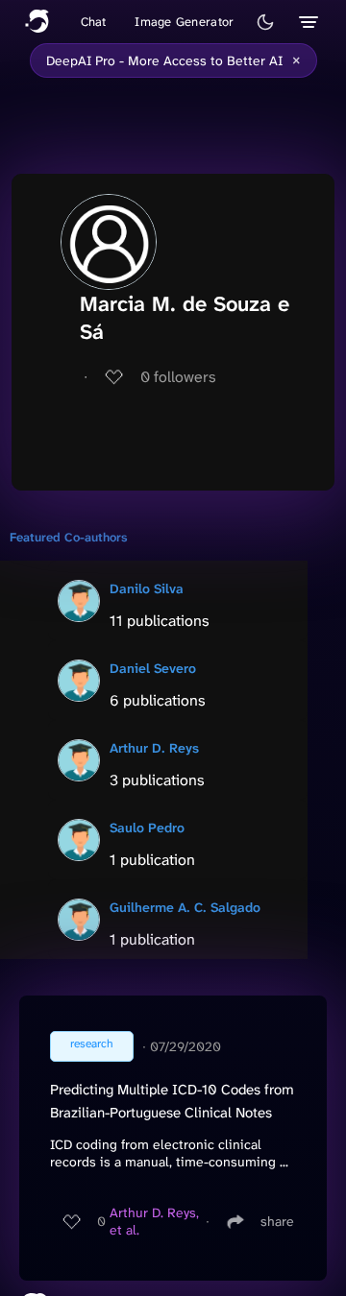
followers (178, 377)
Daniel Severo (153, 668)
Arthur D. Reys (154, 747)
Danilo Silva (147, 588)
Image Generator (184, 21)
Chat (94, 21)
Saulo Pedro (147, 827)
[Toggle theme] (265, 22)
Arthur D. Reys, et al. (154, 1221)
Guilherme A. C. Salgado (185, 907)
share (277, 1221)
